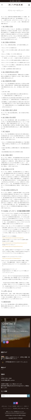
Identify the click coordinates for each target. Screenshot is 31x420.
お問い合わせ (4, 406)
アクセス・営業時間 (12, 406)
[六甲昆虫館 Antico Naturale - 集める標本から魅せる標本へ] (15, 5)
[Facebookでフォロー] (4, 342)
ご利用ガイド (26, 406)
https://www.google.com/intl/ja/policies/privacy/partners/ (14, 243)
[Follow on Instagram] (17, 403)
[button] (2, 4)
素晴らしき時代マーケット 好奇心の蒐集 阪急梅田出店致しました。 (17, 357)
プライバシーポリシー (7, 408)
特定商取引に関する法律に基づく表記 (20, 408)
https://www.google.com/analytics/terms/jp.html (12, 237)
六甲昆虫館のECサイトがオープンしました (16, 362)
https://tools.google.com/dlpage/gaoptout (11, 258)
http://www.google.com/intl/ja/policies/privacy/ (12, 246)
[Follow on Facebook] (14, 403)
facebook (12, 386)
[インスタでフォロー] (7, 342)
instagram (19, 386)
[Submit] (28, 395)
